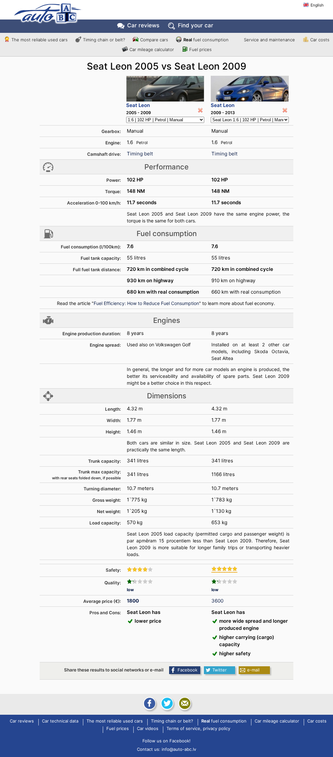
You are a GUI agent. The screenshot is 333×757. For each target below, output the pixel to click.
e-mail (253, 669)
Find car (195, 25)
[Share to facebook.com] (149, 703)
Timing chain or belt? (104, 39)
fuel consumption (206, 39)
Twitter (219, 669)
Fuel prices (200, 49)
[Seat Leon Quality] (140, 581)
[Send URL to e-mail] (184, 703)
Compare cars (154, 39)
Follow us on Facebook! (166, 740)
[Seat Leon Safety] (140, 569)
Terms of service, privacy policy (198, 728)
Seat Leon (138, 105)
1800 (133, 601)
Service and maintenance (269, 39)
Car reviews (143, 25)
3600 (217, 601)
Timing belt (140, 154)
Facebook (187, 669)
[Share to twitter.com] (166, 703)
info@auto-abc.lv (179, 749)
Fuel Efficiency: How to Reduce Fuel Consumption (146, 303)
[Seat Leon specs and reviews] (165, 89)
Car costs (319, 39)
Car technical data (60, 721)
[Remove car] (200, 110)
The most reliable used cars (39, 39)
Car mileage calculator (151, 49)
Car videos (147, 728)
